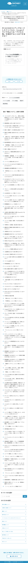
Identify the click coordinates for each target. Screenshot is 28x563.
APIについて (4, 541)
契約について (4, 521)
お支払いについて (5, 528)
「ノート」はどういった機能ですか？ (13, 486)
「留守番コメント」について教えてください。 (14, 171)
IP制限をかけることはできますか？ (12, 231)
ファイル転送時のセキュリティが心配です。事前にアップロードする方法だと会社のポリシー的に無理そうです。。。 (14, 273)
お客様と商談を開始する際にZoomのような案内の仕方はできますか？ (14, 213)
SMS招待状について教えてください (12, 193)
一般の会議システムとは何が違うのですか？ (13, 280)
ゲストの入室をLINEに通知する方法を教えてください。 (14, 375)
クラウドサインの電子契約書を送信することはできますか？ (14, 175)
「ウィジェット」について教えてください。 (13, 330)
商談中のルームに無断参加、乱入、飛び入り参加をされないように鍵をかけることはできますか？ (14, 245)
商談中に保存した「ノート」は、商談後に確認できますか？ (14, 483)
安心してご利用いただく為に (7, 531)
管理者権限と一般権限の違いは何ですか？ (14, 479)
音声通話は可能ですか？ (10, 429)
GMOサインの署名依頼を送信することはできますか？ (14, 152)
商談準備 (5, 103)
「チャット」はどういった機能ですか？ (13, 473)
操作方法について (5, 514)
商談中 (21, 100)
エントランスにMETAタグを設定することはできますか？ (14, 165)
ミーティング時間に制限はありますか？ (13, 249)
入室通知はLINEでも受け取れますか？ (13, 251)
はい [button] (9, 81)
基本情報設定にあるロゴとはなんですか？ (14, 142)
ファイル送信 (6, 100)
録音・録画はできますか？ (10, 149)
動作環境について (5, 534)
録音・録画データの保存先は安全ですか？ (14, 130)
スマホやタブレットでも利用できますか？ (14, 286)
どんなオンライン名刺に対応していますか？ (13, 404)
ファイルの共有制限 (14, 97)
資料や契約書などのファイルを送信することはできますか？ (14, 469)
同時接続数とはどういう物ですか (12, 263)
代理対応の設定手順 (9, 295)
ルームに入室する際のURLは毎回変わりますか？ (14, 257)
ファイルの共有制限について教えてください (14, 185)
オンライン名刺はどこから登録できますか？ (13, 409)
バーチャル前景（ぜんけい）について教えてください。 (14, 196)
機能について (9, 11)
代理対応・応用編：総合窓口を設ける (13, 224)
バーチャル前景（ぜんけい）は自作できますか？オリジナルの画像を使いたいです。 (14, 200)
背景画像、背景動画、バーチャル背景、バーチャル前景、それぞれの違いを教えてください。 (14, 157)
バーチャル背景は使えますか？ (11, 161)
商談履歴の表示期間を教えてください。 (13, 168)
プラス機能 (15, 100)
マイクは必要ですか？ (9, 261)
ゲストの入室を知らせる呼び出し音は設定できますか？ (14, 318)
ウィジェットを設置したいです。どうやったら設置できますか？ (14, 326)
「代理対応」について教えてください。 (13, 301)
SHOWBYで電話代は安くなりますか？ (13, 254)
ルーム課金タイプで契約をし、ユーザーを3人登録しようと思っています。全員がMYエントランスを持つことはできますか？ (14, 418)
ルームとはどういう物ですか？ (11, 266)
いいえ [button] (18, 81)
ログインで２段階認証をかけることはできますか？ (14, 342)
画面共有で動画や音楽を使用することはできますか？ (14, 228)
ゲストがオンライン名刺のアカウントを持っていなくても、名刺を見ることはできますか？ (14, 391)
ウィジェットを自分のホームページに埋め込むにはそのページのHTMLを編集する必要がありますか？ (14, 305)
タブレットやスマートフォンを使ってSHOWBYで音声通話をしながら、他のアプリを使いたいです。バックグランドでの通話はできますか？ (14, 336)
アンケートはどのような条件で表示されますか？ (14, 476)
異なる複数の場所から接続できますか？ (13, 268)
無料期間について (5, 524)
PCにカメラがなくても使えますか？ (12, 283)
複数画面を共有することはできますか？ (13, 234)
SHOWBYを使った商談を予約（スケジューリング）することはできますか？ (14, 126)
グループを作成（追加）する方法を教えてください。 (14, 314)
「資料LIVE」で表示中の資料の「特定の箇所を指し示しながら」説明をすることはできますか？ (14, 138)
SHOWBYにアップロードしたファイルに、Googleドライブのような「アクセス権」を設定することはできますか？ (14, 181)
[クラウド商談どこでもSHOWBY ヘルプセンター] (14, 2)
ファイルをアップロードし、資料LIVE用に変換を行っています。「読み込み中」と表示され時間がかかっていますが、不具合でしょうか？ (14, 118)
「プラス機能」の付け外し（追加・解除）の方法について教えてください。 (14, 368)
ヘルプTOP (3, 11)
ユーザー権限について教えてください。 (13, 453)
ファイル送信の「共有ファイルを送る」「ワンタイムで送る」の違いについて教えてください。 (14, 433)
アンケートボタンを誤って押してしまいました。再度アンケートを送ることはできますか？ (14, 464)
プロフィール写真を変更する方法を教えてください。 (14, 189)
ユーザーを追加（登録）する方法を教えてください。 (14, 221)
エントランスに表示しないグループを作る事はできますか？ (14, 217)
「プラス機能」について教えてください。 (14, 426)
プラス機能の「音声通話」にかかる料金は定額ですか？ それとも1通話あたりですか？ (14, 347)
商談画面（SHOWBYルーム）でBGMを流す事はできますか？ (14, 352)
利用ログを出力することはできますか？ (13, 240)
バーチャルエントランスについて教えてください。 (14, 438)
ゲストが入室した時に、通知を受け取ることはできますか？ (14, 379)
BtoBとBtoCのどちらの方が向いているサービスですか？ (14, 292)
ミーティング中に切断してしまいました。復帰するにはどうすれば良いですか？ (14, 237)
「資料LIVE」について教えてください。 (13, 298)
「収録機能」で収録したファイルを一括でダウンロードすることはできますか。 (14, 145)
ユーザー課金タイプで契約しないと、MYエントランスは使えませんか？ (14, 413)
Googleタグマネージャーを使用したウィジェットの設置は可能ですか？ (14, 310)
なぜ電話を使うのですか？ (10, 277)
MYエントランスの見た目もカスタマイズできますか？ (14, 446)
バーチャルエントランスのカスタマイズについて (11, 518)
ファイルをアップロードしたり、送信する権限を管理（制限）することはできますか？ (14, 208)
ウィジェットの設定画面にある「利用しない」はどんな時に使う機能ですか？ (14, 322)
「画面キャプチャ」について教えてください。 (14, 364)
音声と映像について (6, 504)
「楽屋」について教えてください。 (12, 372)
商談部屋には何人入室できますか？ (12, 123)
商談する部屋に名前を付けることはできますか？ (14, 133)
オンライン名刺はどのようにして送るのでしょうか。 (14, 396)
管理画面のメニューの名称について (12, 204)
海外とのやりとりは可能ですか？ (12, 289)
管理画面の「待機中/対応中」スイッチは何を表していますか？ (14, 459)
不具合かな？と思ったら (6, 538)
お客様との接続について (6, 507)
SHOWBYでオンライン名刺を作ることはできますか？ (14, 400)
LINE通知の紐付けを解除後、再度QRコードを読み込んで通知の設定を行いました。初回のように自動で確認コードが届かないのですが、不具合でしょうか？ (14, 385)
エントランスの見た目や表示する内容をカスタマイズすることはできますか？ (14, 450)
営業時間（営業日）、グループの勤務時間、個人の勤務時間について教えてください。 (14, 442)
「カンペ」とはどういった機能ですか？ (13, 456)
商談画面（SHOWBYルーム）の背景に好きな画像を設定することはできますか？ (14, 360)
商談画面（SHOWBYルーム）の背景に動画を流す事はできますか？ (14, 356)
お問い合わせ (17, 22)
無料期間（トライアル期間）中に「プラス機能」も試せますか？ (14, 423)
